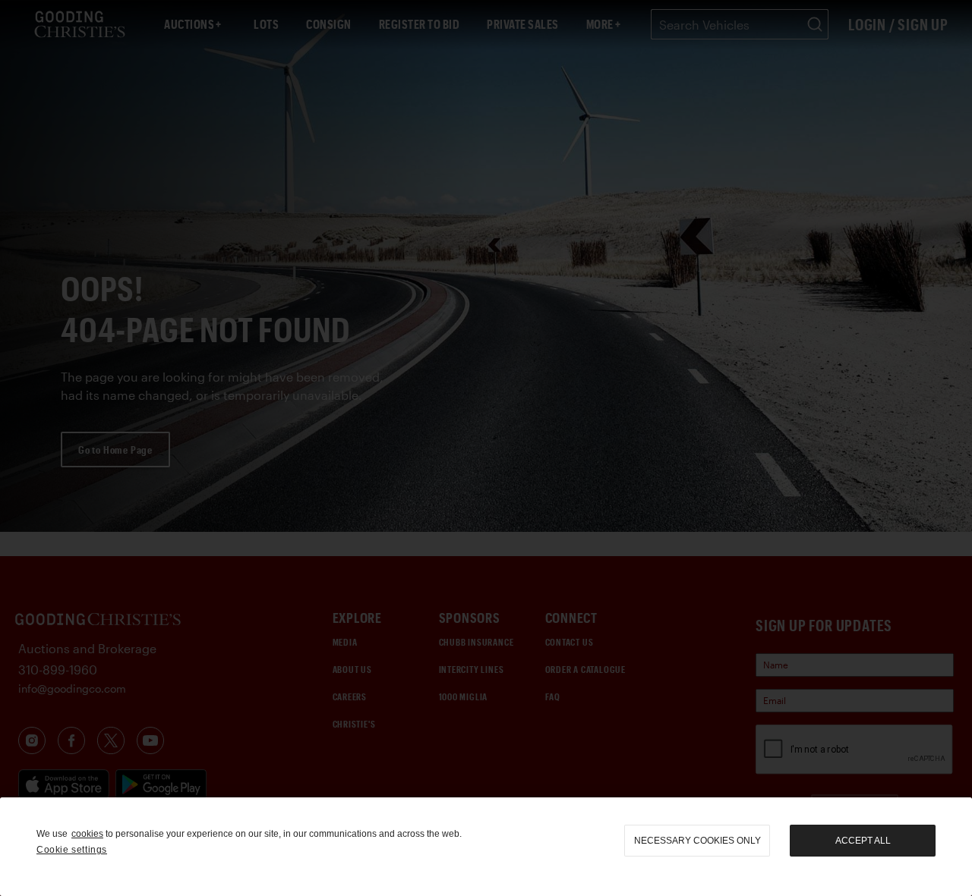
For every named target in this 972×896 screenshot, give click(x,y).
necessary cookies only (697, 840)
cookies (87, 833)
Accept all (863, 840)
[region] (486, 846)
